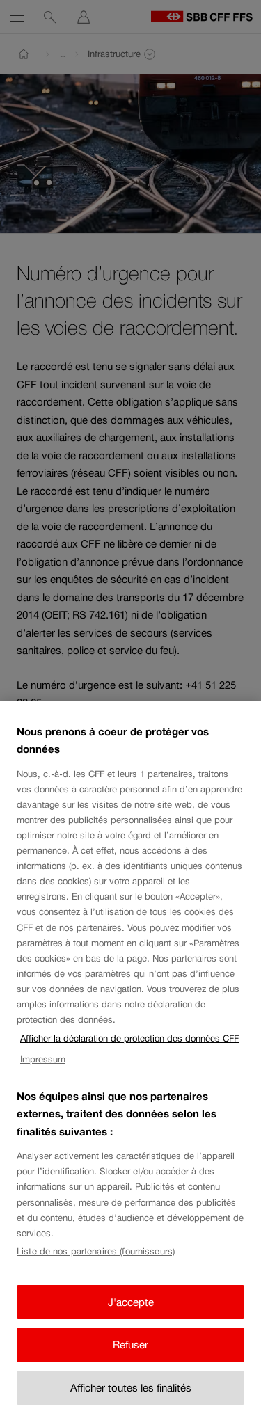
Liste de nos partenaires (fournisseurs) (96, 1251)
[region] (130, 1064)
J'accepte (131, 1302)
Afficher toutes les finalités (130, 1388)
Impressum (42, 1059)
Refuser (130, 1344)
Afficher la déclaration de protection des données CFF (129, 1038)
